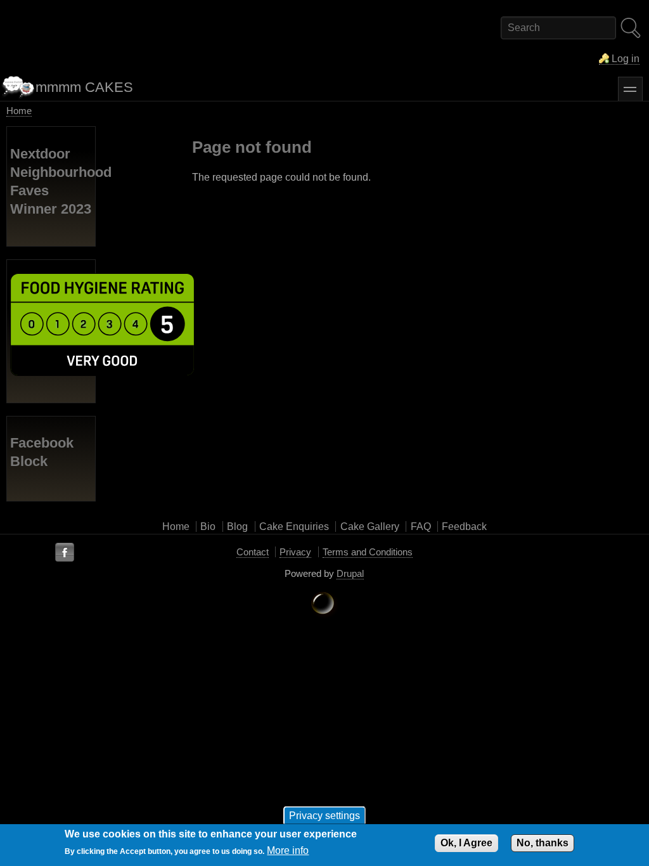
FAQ (421, 526)
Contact (252, 551)
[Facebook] (65, 553)
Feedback (464, 526)
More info (288, 850)
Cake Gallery (369, 526)
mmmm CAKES (84, 87)
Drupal (350, 573)
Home (19, 110)
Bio (207, 526)
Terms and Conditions (368, 551)
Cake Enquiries (294, 526)
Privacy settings (324, 815)
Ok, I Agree (466, 842)
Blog (237, 526)
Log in (625, 58)
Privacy (295, 551)
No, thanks (543, 842)
